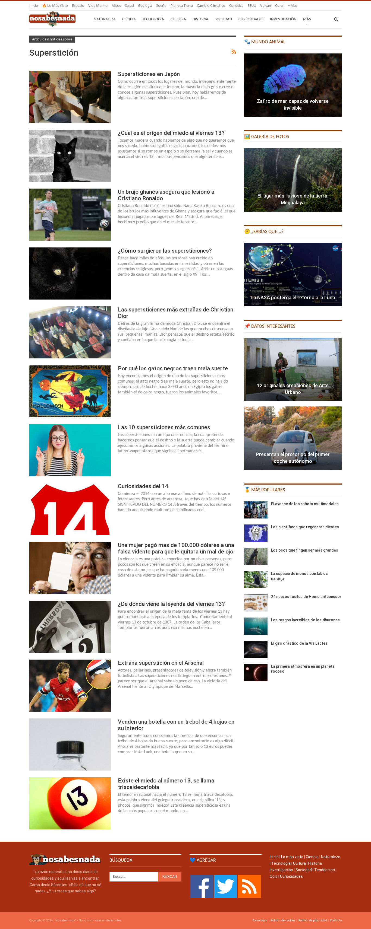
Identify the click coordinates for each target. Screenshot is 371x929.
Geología (145, 5)
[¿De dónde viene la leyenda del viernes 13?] (70, 627)
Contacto (336, 920)
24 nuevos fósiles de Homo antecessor (306, 596)
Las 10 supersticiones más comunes (164, 427)
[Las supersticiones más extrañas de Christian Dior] (70, 332)
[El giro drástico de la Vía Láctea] (256, 649)
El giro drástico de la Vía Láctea (299, 643)
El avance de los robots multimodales (305, 504)
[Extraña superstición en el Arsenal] (70, 686)
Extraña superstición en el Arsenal (161, 663)
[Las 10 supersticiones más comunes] (70, 450)
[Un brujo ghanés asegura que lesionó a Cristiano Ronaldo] (70, 215)
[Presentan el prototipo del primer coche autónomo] (293, 438)
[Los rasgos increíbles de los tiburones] (256, 626)
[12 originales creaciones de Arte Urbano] (293, 370)
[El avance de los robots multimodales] (256, 510)
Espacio (78, 5)
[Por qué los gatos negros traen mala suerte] (70, 391)
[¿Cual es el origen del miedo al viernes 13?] (70, 156)
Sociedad (223, 19)
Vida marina (98, 5)
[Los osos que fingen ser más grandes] (256, 556)
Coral (279, 5)
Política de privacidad (312, 920)
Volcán (265, 5)
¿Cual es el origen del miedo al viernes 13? (171, 133)
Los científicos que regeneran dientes (305, 527)
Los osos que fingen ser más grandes (304, 550)
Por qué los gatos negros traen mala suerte (173, 368)
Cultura (178, 19)
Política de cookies (283, 920)
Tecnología (153, 19)
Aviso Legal (260, 920)
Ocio (274, 876)
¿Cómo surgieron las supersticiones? (165, 250)
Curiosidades (250, 19)
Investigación (283, 19)
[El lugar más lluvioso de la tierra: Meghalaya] (293, 180)
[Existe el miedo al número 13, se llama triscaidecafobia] (70, 803)
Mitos (116, 5)
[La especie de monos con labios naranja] (256, 579)
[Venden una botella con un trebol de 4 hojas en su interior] (70, 744)
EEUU (251, 5)
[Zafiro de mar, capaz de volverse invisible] (293, 85)
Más (293, 5)
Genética (236, 5)
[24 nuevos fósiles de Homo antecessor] (256, 603)
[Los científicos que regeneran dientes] (256, 533)
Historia (200, 19)
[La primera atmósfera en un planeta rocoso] (256, 672)
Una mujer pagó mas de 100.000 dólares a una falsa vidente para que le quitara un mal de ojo (176, 548)
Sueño (161, 5)
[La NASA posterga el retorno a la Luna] (293, 275)
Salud (129, 5)
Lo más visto (292, 857)
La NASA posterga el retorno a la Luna (293, 297)
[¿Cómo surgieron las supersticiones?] (70, 273)
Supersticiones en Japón (149, 74)
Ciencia (129, 19)
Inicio (33, 5)
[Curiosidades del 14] (70, 509)
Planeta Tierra (182, 5)
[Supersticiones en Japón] (70, 97)
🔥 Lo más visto (55, 5)
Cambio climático (211, 5)
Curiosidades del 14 (143, 486)
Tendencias (324, 870)
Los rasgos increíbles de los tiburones (305, 620)
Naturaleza (105, 19)
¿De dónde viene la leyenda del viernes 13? (171, 604)
